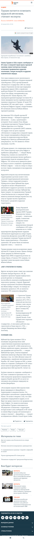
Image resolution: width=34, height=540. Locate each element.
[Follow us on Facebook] (10, 517)
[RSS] (27, 517)
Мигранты (17, 471)
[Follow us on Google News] (22, 517)
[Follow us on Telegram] (14, 517)
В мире (3, 7)
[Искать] (23, 538)
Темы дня (17, 497)
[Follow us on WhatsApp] (18, 517)
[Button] (29, 28)
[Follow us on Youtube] (2, 517)
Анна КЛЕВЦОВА (19, 20)
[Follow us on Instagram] (6, 517)
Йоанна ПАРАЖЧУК (7, 20)
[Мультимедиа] (10, 538)
